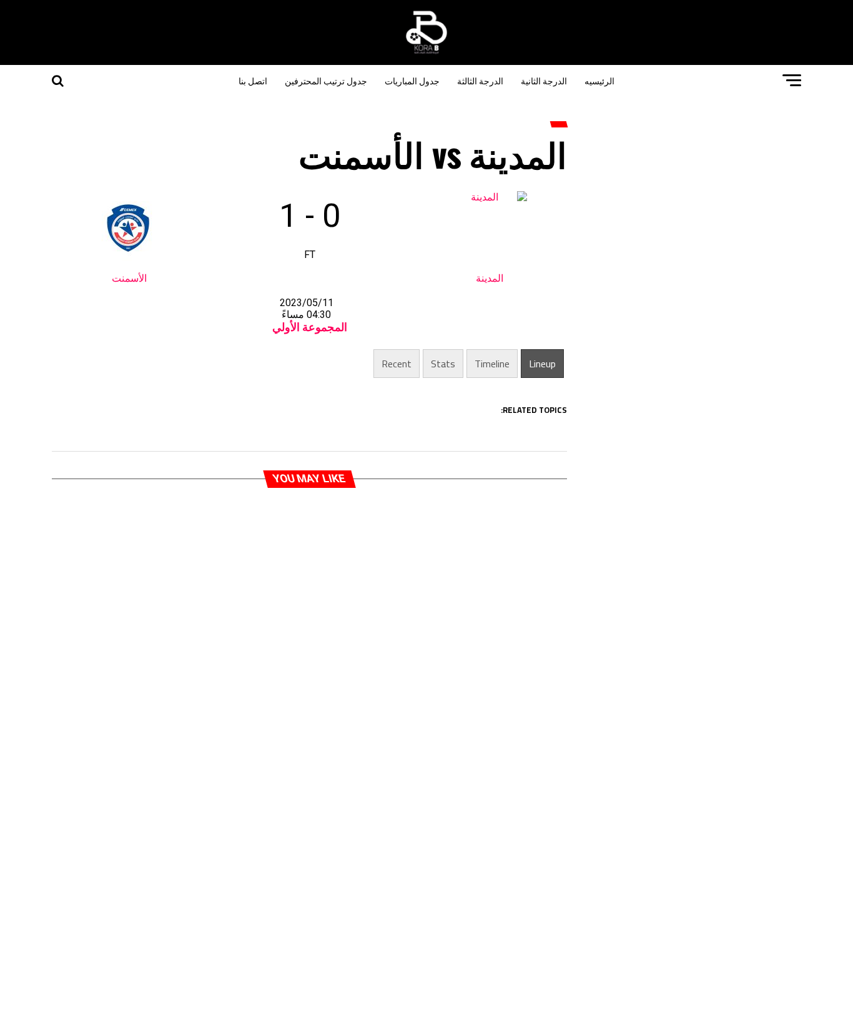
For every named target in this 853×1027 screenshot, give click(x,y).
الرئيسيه (599, 80)
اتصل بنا (253, 80)
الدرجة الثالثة (480, 80)
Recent (397, 363)
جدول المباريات (412, 80)
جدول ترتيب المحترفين (326, 80)
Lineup (542, 363)
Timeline (492, 363)
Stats (443, 363)
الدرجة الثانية (544, 80)
